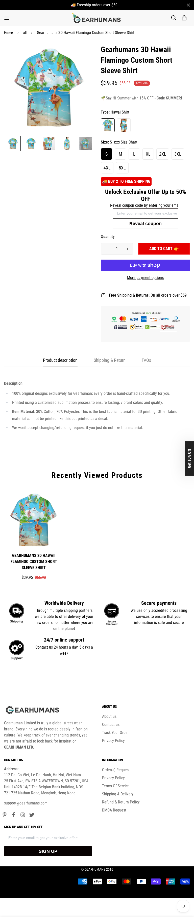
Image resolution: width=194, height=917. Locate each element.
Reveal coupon (145, 223)
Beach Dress (124, 125)
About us (109, 716)
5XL (122, 167)
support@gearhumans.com (25, 803)
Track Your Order (115, 732)
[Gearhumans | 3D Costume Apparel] (97, 18)
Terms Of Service (116, 786)
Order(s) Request (116, 769)
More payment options (145, 277)
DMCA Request (114, 810)
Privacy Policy (113, 740)
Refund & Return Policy (121, 802)
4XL (107, 167)
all (25, 32)
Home (8, 32)
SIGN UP (48, 851)
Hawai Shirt (108, 125)
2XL (162, 154)
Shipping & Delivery (118, 794)
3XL (177, 154)
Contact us (110, 724)
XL (148, 154)
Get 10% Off (189, 458)
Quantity (108, 236)
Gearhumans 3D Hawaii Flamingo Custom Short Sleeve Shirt (34, 561)
